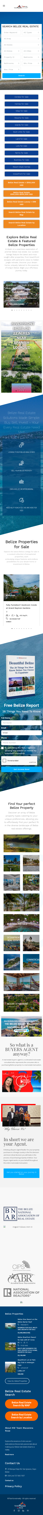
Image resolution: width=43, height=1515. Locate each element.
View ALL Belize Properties (17, 1381)
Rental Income (25, 284)
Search (21, 75)
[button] (3, 357)
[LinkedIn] (23, 1511)
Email (3, 728)
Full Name (5, 718)
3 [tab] (17, 309)
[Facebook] (14, 1511)
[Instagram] (19, 1511)
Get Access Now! (22, 769)
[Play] (21, 1081)
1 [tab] (12, 309)
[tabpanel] (21, 294)
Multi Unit (16, 284)
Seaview (34, 284)
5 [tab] (21, 309)
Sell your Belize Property (21, 471)
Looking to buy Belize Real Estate (21, 452)
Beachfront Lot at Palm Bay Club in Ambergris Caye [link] (26, 1362)
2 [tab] (14, 309)
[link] (21, 587)
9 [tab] (31, 309)
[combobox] (31, 32)
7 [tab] (26, 309)
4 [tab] (19, 309)
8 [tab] (28, 309)
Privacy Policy (13, 1486)
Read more (9, 1454)
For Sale (8, 284)
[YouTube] (28, 1511)
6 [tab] (24, 309)
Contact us (9, 1480)
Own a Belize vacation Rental (21, 489)
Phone (4, 738)
